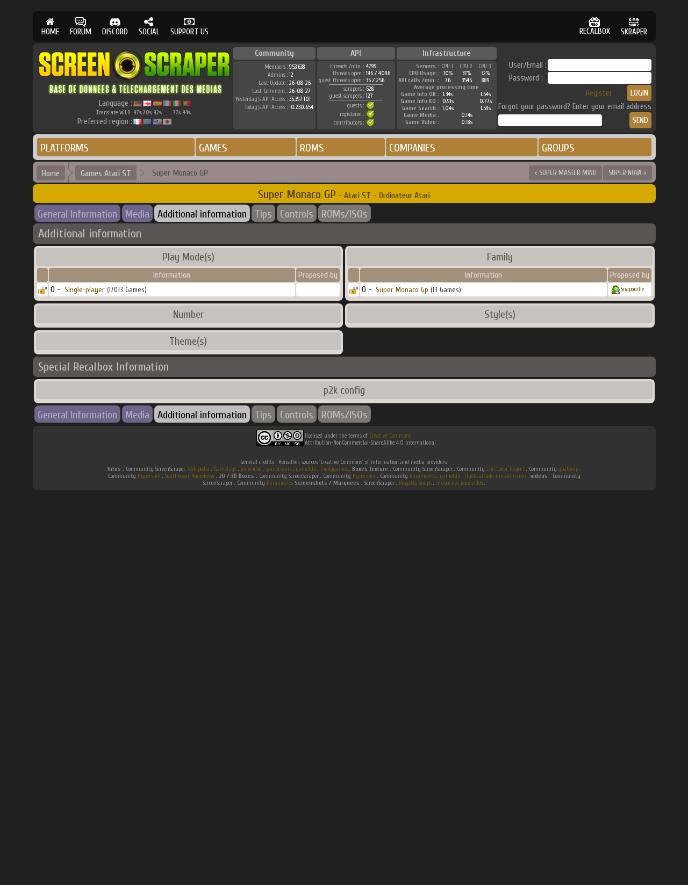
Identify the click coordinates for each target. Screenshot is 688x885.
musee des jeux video (459, 483)
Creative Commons (390, 435)
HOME (50, 32)
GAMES (213, 148)
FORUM (80, 32)
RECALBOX (594, 31)
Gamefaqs (225, 469)
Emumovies (423, 476)
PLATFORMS (64, 148)
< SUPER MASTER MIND (565, 173)
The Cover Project (505, 469)
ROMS (312, 148)
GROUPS (558, 148)
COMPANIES (412, 148)
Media (137, 214)
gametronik (279, 469)
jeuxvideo (251, 469)
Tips (263, 214)
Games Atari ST (106, 173)
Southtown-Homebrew (189, 476)
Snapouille (632, 289)
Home (51, 173)
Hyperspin (149, 476)
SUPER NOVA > (627, 173)
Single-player (84, 289)
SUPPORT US (189, 32)
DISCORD (115, 32)
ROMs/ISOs (344, 214)
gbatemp (568, 469)
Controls (296, 214)
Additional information (202, 214)
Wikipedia (199, 469)
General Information (77, 214)
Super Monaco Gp (402, 289)
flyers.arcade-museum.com (495, 476)
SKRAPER (634, 32)
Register (599, 93)
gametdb (306, 469)
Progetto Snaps (415, 483)
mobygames (334, 469)
